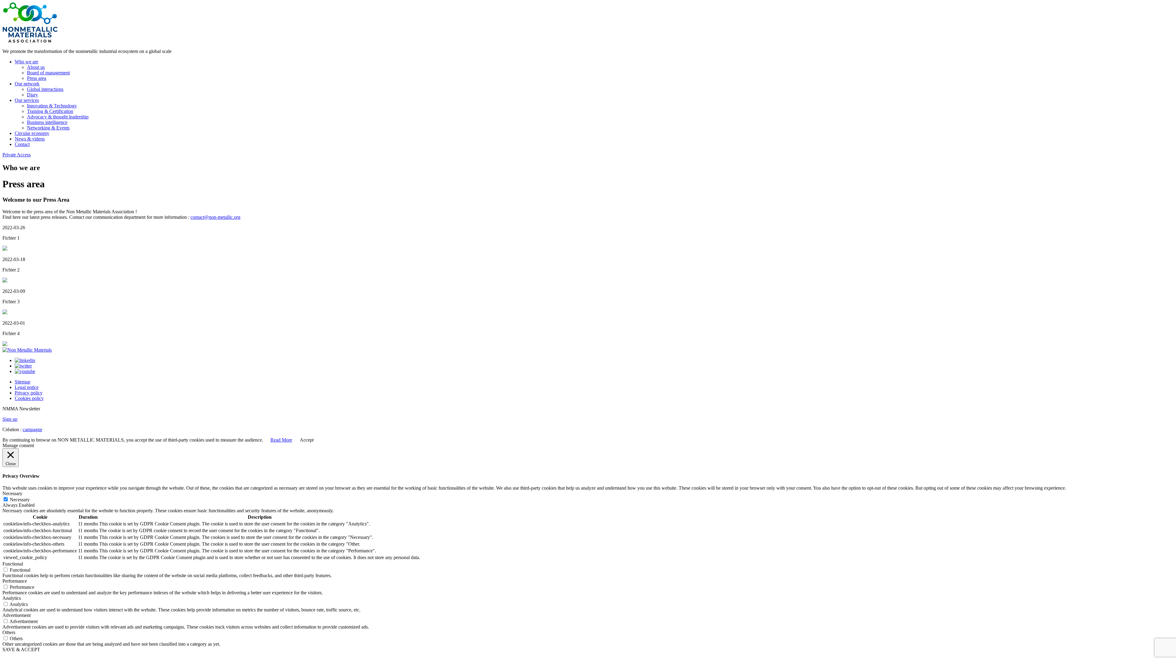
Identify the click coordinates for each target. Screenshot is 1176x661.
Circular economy (32, 133)
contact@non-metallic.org (215, 217)
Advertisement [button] (16, 615)
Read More (281, 440)
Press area (36, 78)
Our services (27, 100)
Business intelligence (47, 122)
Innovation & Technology (52, 105)
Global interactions (45, 89)
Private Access (16, 154)
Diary (32, 94)
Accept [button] (307, 440)
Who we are (26, 61)
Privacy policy (29, 392)
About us (36, 67)
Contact (22, 144)
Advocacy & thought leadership (58, 116)
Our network (27, 83)
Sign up (9, 419)
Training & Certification (50, 111)
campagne (32, 429)
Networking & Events (48, 127)
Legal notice (27, 387)
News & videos (30, 138)
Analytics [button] (11, 598)
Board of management (48, 72)
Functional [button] (12, 563)
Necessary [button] (12, 493)
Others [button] (8, 632)
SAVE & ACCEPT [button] (21, 649)
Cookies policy (29, 398)
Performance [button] (14, 581)
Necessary (20, 499)
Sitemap (22, 381)
